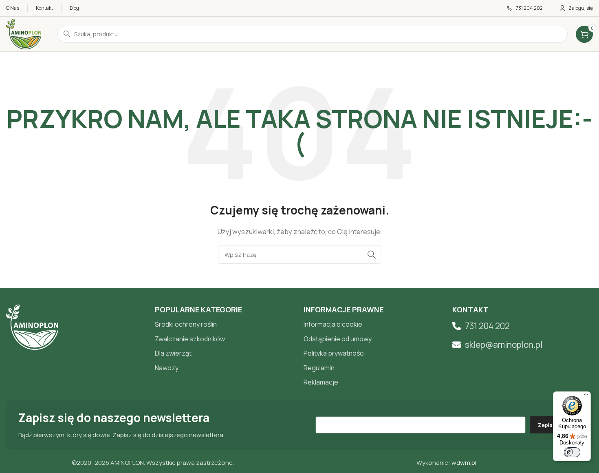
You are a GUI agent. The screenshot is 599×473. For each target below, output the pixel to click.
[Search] (371, 254)
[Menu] (586, 396)
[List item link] (225, 324)
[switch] (572, 452)
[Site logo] (23, 33)
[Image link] (32, 326)
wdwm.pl (463, 462)
